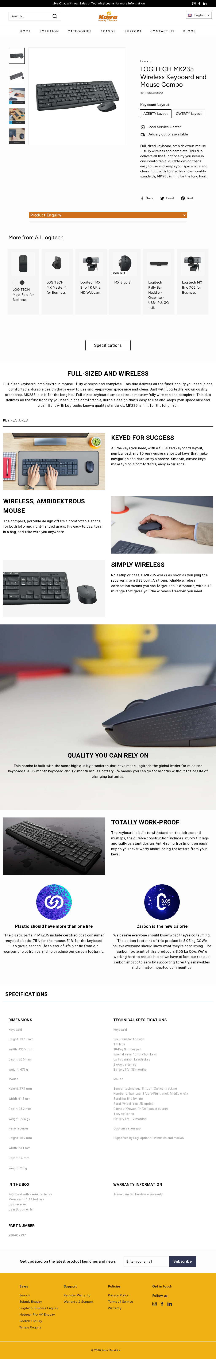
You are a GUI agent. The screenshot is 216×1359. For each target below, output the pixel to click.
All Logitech (49, 237)
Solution (49, 31)
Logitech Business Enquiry (38, 1308)
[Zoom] (77, 96)
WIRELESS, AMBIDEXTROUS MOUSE (44, 505)
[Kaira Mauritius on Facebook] (162, 1303)
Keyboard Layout (154, 105)
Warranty (115, 1308)
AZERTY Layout (155, 114)
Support (133, 31)
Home (25, 31)
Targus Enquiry (30, 1327)
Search (24, 1295)
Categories (80, 31)
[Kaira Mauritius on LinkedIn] (169, 1303)
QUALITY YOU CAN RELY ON (108, 755)
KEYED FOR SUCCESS (142, 437)
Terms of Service (120, 1302)
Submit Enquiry (30, 1302)
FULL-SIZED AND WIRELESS (107, 373)
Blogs (189, 31)
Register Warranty (77, 1295)
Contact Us (162, 31)
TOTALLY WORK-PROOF (145, 822)
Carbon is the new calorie (162, 926)
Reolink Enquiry (30, 1321)
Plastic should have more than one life (54, 926)
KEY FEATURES (15, 420)
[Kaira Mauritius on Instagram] (154, 1303)
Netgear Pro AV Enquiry (37, 1314)
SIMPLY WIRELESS (138, 564)
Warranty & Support (78, 1302)
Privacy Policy (118, 1295)
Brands (108, 31)
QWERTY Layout (189, 114)
